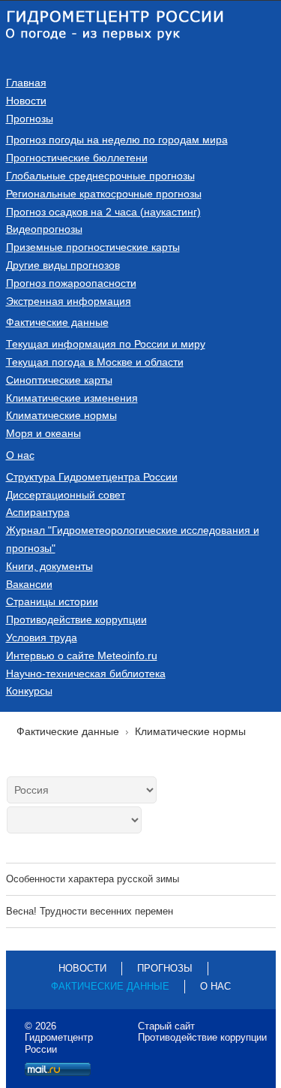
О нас (20, 455)
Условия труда (41, 637)
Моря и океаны (43, 433)
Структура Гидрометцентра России (92, 477)
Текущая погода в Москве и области (95, 362)
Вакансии (29, 584)
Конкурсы (29, 691)
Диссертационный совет (65, 495)
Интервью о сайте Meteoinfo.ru (81, 655)
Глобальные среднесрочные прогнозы (100, 176)
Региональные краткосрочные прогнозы (104, 194)
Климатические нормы (61, 415)
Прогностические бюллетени (77, 158)
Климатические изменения (72, 398)
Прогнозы (29, 119)
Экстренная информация (68, 301)
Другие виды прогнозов (63, 265)
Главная (26, 83)
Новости (26, 101)
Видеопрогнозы (44, 229)
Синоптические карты (59, 380)
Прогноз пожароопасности (71, 283)
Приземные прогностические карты (93, 247)
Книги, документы (49, 566)
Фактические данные (57, 322)
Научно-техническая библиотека (86, 674)
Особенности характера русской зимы (92, 879)
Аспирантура (38, 512)
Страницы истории (52, 601)
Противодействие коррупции (76, 619)
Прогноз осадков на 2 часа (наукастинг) (103, 212)
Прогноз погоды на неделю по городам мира (117, 140)
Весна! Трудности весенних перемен (89, 911)
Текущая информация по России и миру (105, 344)
